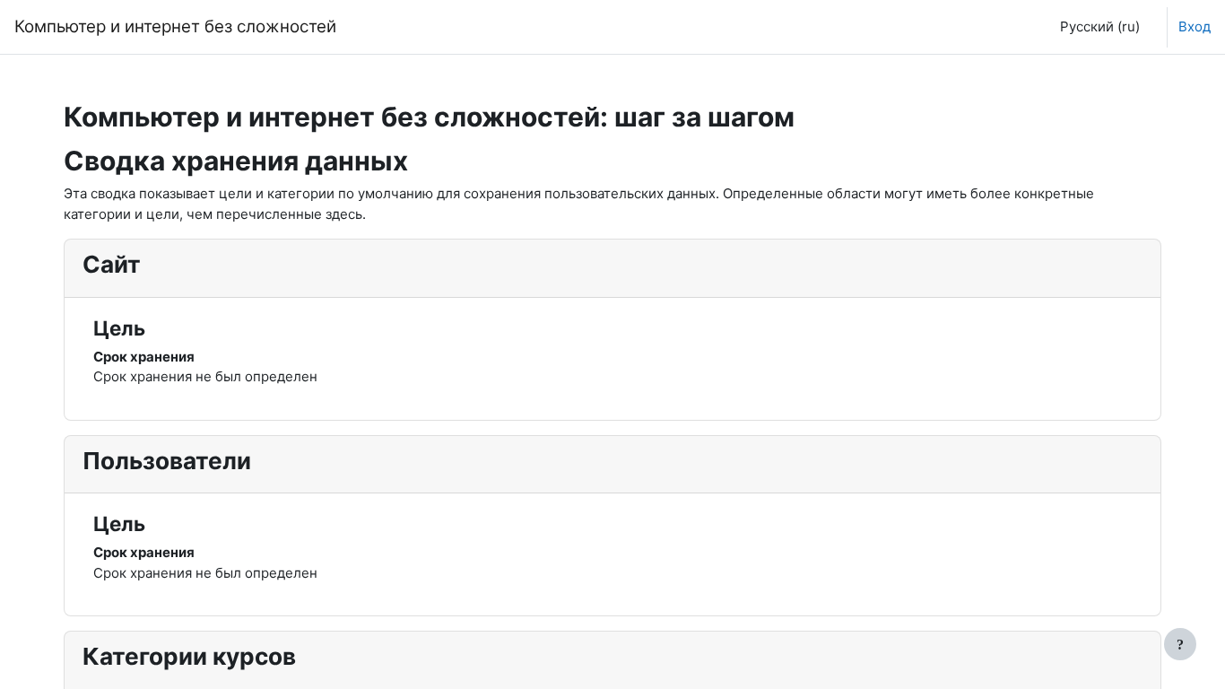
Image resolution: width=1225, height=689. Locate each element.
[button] (1096, 27)
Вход (1194, 26)
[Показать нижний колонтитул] (1180, 644)
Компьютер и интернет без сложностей (175, 26)
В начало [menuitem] (394, 26)
